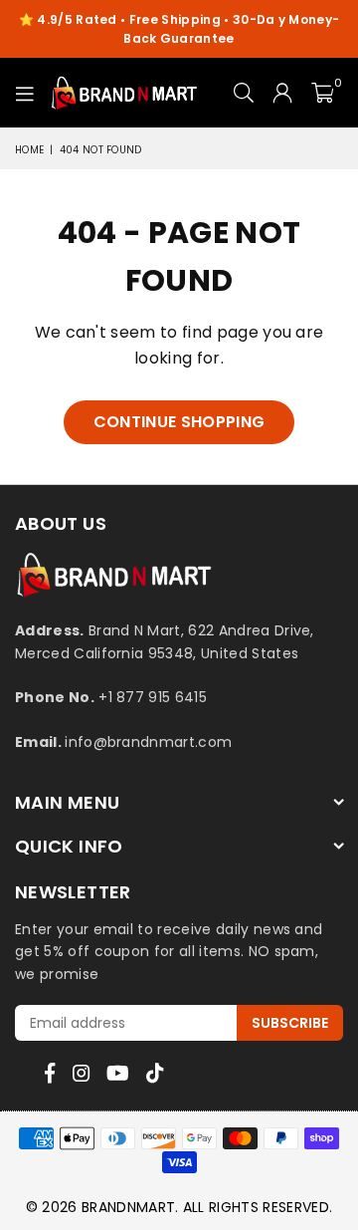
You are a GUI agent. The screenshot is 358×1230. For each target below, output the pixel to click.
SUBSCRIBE (290, 1023)
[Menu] (25, 93)
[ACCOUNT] (283, 93)
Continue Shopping (179, 421)
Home (29, 149)
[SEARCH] (244, 93)
